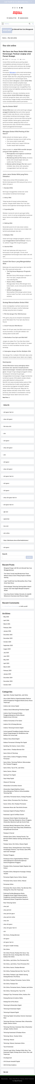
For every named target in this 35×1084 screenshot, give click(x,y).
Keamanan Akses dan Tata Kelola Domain (15, 807)
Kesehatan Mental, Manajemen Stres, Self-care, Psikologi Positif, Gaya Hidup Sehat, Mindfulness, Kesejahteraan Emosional (17, 827)
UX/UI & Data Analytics (9, 1065)
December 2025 (7, 634)
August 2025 (7, 649)
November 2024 (7, 681)
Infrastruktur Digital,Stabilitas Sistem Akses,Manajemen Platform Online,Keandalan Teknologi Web (16, 791)
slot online (6, 533)
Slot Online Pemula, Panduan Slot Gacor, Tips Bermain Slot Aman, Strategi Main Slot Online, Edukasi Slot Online (16, 955)
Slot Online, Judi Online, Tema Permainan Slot (16, 964)
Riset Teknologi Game (9, 903)
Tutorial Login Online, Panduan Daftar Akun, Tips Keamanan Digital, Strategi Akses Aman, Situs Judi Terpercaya (17, 1052)
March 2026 (6, 624)
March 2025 (6, 667)
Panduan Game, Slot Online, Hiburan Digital (15, 844)
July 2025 (6, 652)
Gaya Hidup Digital (8, 778)
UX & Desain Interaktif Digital (11, 1061)
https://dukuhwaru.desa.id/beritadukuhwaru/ (15, 540)
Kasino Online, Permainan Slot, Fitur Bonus (15, 800)
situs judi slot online (9, 917)
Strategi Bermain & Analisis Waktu (13, 998)
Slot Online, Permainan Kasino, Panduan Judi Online (18, 987)
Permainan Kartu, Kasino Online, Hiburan (14, 881)
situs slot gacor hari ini (10, 497)
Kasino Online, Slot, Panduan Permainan (14, 804)
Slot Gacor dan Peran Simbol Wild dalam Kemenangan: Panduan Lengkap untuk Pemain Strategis (17, 54)
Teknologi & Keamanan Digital (11, 1009)
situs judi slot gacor (9, 913)
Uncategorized (7, 1058)
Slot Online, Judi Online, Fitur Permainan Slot (16, 960)
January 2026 (7, 631)
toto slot (5, 526)
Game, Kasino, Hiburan (9, 771)
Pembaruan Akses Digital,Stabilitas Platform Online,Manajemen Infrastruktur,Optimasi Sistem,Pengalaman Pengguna (16, 860)
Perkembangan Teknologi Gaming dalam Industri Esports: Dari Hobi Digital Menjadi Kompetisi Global (16, 2)
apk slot (5, 512)
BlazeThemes (18, 1080)
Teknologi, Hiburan (8, 1039)
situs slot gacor (7, 419)
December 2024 (7, 677)
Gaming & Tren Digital (9, 775)
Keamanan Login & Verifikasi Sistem (13, 814)
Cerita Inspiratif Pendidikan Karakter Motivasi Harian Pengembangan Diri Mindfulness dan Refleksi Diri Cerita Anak (16, 733)
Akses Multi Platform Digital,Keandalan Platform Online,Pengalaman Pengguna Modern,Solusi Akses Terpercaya (18, 700)
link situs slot (7, 426)
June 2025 (6, 656)
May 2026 (6, 617)
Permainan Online (8, 884)
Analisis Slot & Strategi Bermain (12, 724)
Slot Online (6, 949)
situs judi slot (7, 910)
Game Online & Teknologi (10, 753)
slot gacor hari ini (8, 412)
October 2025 (7, 642)
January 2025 (7, 674)
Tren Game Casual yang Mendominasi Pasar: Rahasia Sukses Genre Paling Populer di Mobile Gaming (17, 575)
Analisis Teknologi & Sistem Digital (13, 728)
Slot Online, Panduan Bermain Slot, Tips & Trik (16, 971)
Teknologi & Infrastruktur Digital (12, 1005)
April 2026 (6, 620)
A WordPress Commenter (10, 606)
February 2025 (7, 670)
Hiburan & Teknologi (9, 782)
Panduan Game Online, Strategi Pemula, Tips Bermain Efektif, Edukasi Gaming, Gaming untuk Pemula (16, 838)
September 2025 (8, 645)
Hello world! (24, 606)
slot (4, 433)
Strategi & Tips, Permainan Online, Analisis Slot (16, 994)
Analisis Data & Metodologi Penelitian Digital (16, 709)
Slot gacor (13, 72)
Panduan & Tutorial (8, 833)
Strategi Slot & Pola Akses (10, 1001)
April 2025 (6, 663)
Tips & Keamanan (8, 1047)
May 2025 (6, 660)
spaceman (6, 519)
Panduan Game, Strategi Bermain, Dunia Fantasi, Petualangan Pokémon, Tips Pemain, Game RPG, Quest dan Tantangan (17, 849)
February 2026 (7, 627)
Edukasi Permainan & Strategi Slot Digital (15, 742)
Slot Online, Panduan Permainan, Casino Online (16, 980)
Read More (5, 397)
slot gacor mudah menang (10, 945)
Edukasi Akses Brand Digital (11, 739)
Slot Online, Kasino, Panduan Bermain (14, 967)
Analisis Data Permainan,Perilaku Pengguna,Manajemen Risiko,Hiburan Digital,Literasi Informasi (13, 715)
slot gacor (6, 440)
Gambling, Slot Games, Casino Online (14, 746)
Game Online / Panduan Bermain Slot (13, 749)
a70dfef (6, 59)
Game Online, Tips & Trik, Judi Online (13, 768)
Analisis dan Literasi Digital (11, 706)
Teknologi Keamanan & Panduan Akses (14, 1032)
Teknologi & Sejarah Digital (11, 1012)
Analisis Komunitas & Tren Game (12, 720)
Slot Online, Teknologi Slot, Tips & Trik (14, 991)
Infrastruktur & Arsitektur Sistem (12, 785)
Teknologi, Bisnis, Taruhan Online (12, 1036)
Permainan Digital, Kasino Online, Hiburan (15, 877)
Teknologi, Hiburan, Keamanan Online (14, 1043)
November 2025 (7, 638)
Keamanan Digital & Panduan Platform (14, 811)
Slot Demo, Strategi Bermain (11, 935)
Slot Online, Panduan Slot (10, 983)
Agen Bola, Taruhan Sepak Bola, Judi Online (15, 695)
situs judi (6, 906)
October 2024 (7, 685)
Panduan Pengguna (8, 855)
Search (4, 554)
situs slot (6, 920)
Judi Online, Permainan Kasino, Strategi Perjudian (17, 796)
